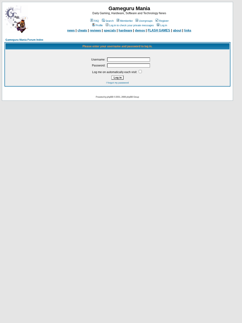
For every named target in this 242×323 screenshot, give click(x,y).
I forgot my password (117, 82)
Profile (99, 25)
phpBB (110, 97)
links (187, 30)
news (71, 30)
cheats (82, 30)
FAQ (96, 20)
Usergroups (146, 20)
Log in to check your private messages (131, 25)
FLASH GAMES (159, 30)
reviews (95, 30)
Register (164, 20)
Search (109, 20)
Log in (163, 25)
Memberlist (126, 20)
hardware (125, 30)
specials (110, 30)
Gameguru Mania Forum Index (24, 39)
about (177, 30)
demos (140, 30)
